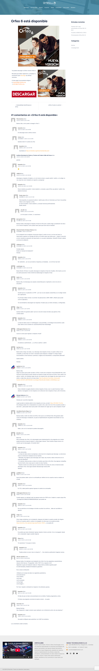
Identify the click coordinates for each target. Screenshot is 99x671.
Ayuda (52, 7)
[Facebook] (67, 654)
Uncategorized (75, 47)
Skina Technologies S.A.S (57, 644)
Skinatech (73, 7)
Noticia (73, 45)
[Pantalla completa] (30, 657)
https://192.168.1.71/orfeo (56, 403)
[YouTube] (77, 654)
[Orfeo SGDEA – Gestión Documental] (49, 3)
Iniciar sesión (66, 7)
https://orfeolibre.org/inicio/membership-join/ (37, 150)
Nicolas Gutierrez (21, 395)
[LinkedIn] (74, 654)
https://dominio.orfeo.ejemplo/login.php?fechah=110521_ (30, 523)
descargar (23, 75)
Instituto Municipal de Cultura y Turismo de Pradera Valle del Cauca (34, 155)
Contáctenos (58, 7)
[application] (18, 650)
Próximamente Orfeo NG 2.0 (78, 35)
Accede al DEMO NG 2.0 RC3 (78, 32)
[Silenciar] (28, 657)
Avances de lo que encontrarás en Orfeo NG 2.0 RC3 (78, 28)
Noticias (41, 7)
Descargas (26, 7)
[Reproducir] (4, 657)
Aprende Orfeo (34, 7)
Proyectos (47, 7)
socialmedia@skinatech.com (76, 649)
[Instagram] (70, 654)
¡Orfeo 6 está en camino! (54, 105)
